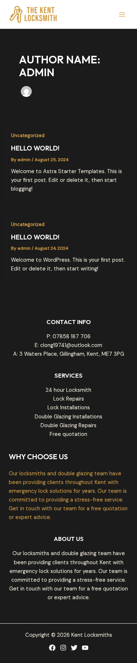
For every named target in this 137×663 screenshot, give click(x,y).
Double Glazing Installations (68, 416)
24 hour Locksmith (68, 390)
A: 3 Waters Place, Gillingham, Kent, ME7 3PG (68, 354)
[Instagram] (63, 647)
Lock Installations (68, 407)
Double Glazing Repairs (68, 425)
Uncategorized (28, 135)
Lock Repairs (68, 398)
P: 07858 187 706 (69, 336)
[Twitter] (74, 647)
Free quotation (68, 434)
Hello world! (35, 148)
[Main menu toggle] (122, 14)
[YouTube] (85, 647)
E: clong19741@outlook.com (68, 345)
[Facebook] (52, 647)
